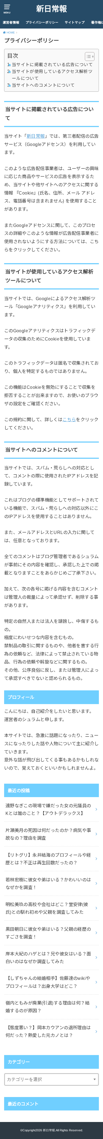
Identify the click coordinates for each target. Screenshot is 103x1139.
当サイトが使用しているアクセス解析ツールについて (52, 75)
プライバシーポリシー (42, 22)
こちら (69, 419)
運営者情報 (11, 22)
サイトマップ (75, 22)
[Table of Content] (89, 56)
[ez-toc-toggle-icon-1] (87, 56)
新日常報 (51, 9)
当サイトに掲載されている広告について (52, 64)
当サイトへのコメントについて (43, 85)
